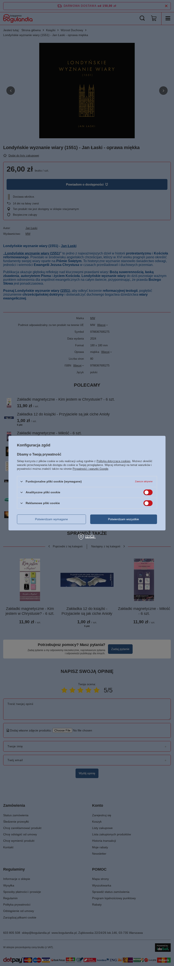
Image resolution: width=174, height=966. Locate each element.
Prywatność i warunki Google (90, 468)
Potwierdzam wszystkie (123, 519)
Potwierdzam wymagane (51, 519)
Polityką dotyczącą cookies (113, 461)
